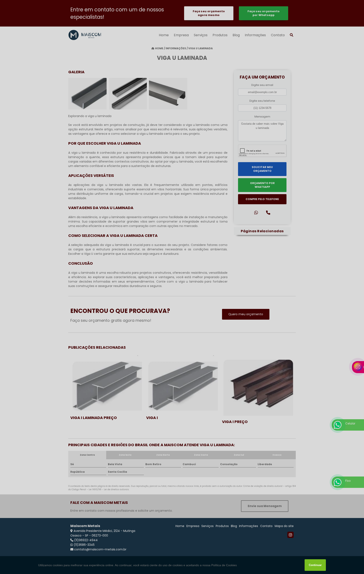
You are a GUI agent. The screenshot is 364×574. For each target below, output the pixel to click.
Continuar (315, 565)
